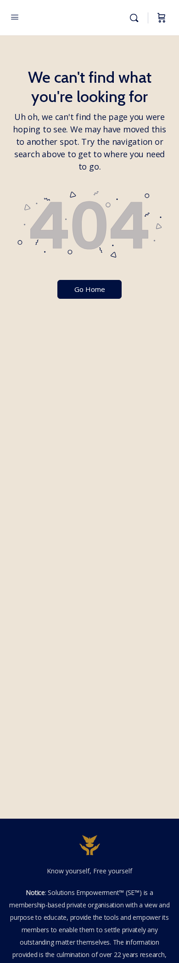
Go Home (89, 289)
